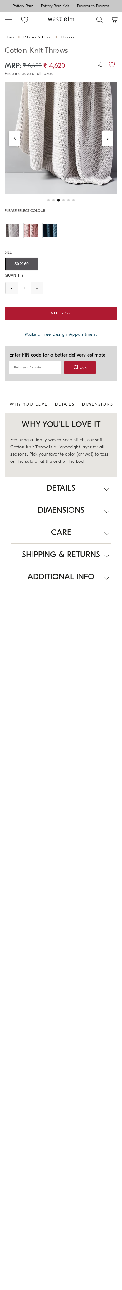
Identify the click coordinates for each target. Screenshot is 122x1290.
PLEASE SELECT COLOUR (25, 211)
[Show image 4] (63, 200)
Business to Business (93, 6)
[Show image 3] (58, 200)
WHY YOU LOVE (29, 404)
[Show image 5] (68, 200)
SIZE (8, 252)
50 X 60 (21, 264)
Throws (67, 37)
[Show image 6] (73, 200)
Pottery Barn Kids (55, 6)
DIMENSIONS (97, 404)
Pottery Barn (23, 6)
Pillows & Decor (38, 37)
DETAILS (65, 404)
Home (10, 37)
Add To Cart (61, 313)
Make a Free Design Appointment (61, 334)
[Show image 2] (53, 200)
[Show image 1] (48, 200)
